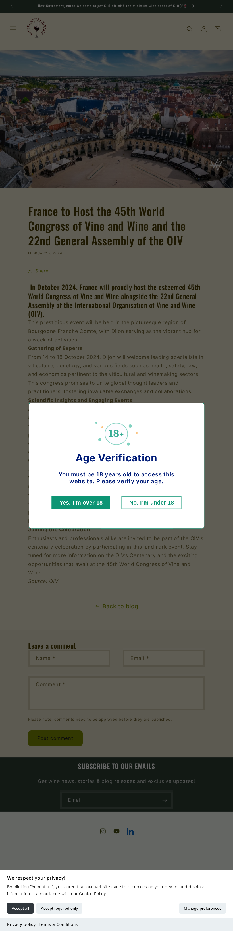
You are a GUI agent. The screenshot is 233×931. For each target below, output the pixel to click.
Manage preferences (202, 908)
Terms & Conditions (58, 924)
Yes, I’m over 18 (81, 502)
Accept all (20, 908)
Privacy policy (21, 924)
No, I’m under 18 (151, 502)
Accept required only (59, 908)
